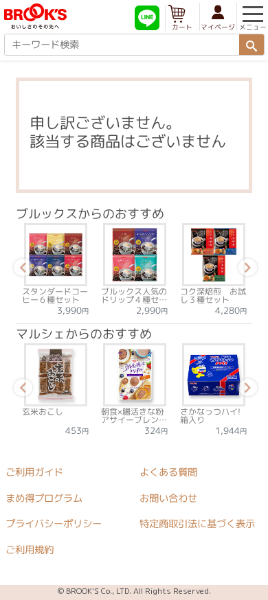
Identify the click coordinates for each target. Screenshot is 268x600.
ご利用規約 (29, 550)
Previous (20, 269)
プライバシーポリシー (53, 524)
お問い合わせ (168, 498)
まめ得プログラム (43, 498)
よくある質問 (168, 472)
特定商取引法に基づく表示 (197, 524)
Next (245, 269)
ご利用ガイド (34, 472)
